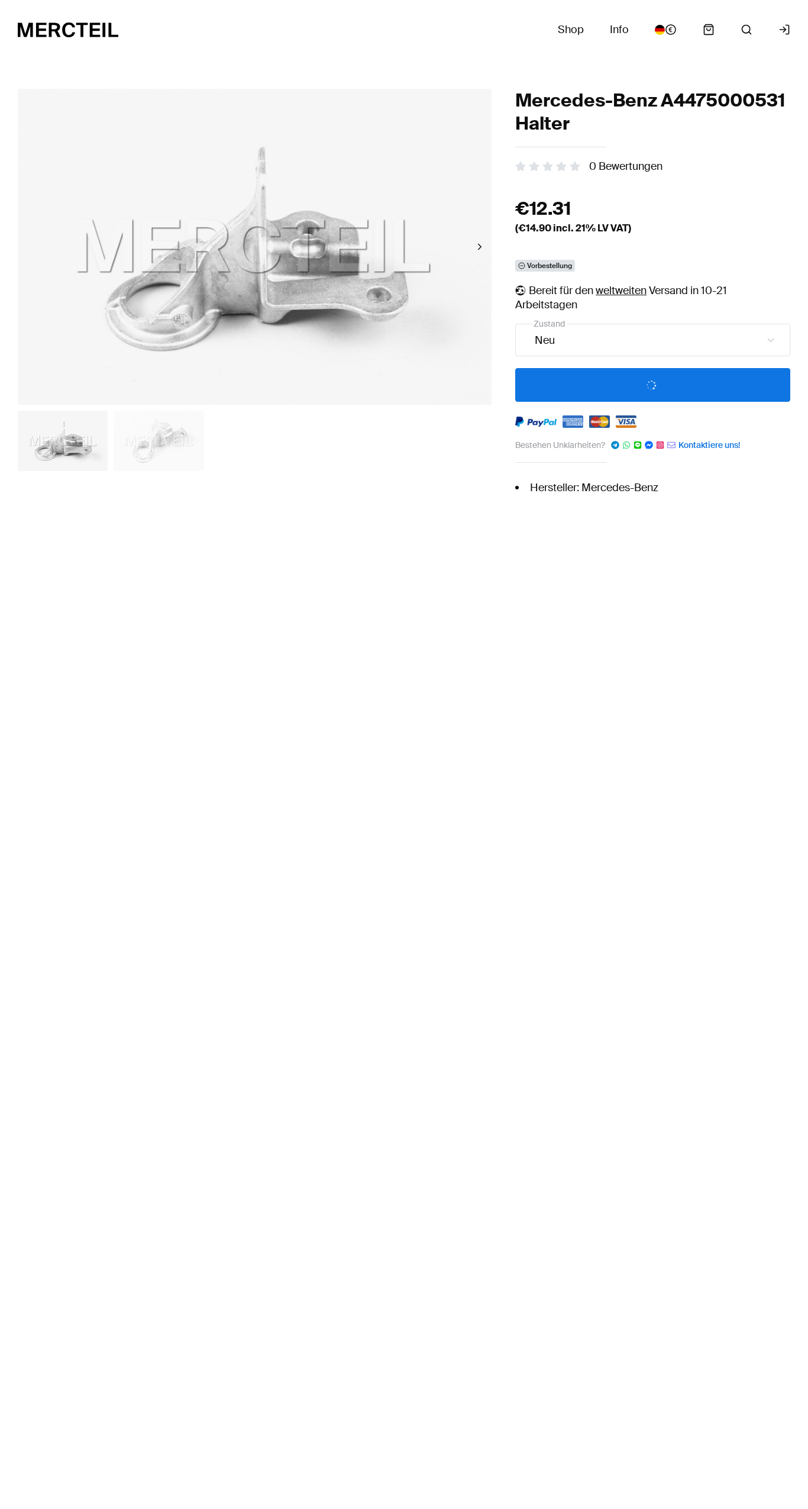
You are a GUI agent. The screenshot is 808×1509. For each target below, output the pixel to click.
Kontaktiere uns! (709, 445)
